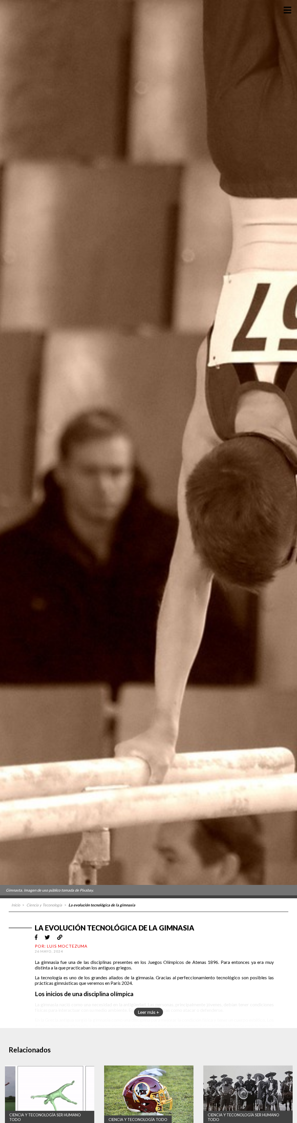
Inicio (15, 905)
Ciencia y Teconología (44, 905)
